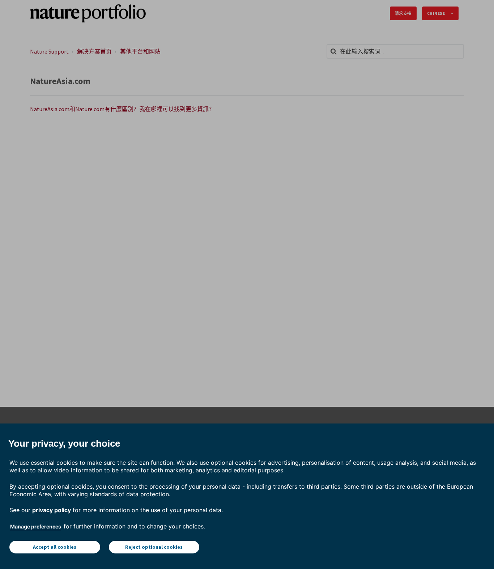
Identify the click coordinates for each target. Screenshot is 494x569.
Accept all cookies (54, 547)
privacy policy (51, 510)
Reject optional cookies (154, 547)
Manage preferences (35, 526)
